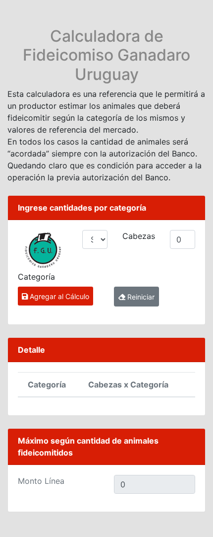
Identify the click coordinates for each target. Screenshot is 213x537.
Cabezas (138, 236)
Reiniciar (140, 297)
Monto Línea (41, 481)
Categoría (36, 277)
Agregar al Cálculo (58, 296)
